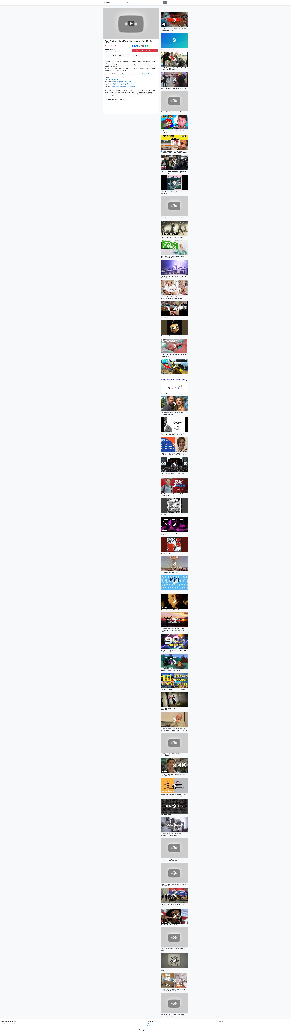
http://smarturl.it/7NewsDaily (123, 81)
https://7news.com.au (115, 79)
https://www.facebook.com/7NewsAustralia (124, 83)
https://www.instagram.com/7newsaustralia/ (124, 86)
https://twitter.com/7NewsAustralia (120, 85)
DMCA (148, 1024)
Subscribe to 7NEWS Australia (145, 50)
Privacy (149, 1025)
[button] (165, 2)
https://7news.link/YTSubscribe (147, 74)
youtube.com (149, 1030)
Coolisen (106, 3)
